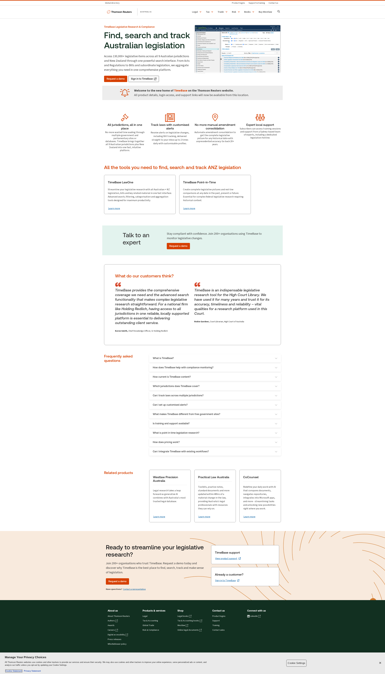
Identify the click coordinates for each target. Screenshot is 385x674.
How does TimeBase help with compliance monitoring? (183, 367)
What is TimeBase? (163, 358)
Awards (111, 625)
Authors (111, 620)
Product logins (218, 616)
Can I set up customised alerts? (170, 404)
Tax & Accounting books (188, 620)
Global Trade (148, 625)
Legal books (182, 616)
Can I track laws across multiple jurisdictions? (178, 395)
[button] (197, 11)
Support (216, 620)
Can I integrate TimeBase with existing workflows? (181, 451)
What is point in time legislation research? (176, 432)
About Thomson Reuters (119, 616)
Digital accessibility (116, 634)
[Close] (380, 663)
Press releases (114, 639)
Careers (111, 630)
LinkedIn (254, 616)
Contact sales (218, 630)
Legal (145, 616)
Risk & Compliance (151, 630)
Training (216, 625)
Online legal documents (188, 630)
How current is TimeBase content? (172, 376)
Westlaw (181, 625)
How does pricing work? (166, 442)
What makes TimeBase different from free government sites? (186, 414)
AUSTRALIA (146, 12)
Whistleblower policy (117, 644)
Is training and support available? (171, 423)
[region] (192, 663)
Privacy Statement (32, 671)
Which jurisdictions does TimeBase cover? (176, 386)
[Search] (279, 11)
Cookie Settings (296, 663)
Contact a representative (134, 589)
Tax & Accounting (150, 620)
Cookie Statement (14, 671)
